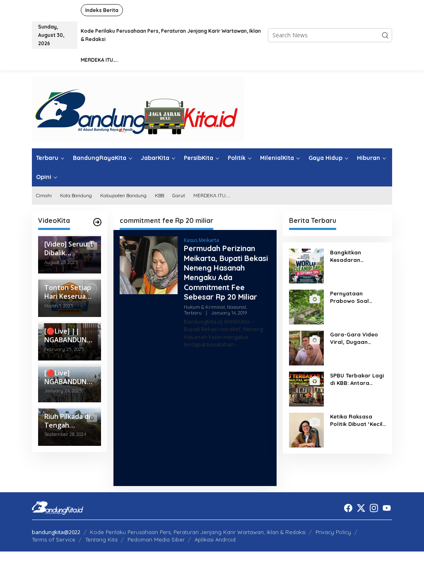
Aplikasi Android (215, 539)
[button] (385, 35)
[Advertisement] (195, 421)
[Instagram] (374, 508)
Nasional (236, 307)
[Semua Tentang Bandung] (138, 109)
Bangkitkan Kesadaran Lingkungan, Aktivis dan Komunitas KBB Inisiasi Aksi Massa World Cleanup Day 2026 (357, 256)
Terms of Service (53, 539)
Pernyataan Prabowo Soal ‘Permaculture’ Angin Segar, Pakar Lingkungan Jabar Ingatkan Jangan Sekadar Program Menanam (356, 297)
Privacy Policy (333, 532)
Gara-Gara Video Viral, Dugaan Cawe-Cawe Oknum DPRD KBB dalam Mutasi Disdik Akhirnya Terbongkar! (356, 338)
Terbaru (193, 313)
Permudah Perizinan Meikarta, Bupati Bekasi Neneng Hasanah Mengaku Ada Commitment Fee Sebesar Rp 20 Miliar (226, 273)
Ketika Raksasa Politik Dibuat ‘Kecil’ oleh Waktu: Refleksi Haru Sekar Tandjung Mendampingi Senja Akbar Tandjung (357, 420)
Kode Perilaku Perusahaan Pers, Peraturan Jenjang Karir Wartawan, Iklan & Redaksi (198, 532)
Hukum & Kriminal (204, 307)
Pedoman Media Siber (156, 539)
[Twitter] (361, 508)
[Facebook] (348, 508)
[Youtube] (386, 508)
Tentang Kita (101, 539)
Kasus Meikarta (201, 240)
